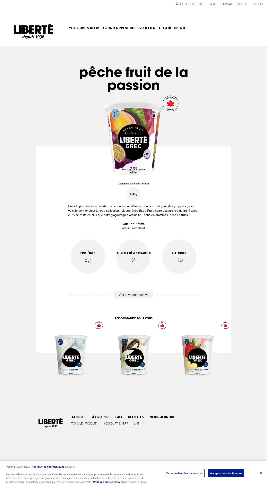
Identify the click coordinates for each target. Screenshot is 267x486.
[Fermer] (260, 473)
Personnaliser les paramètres (184, 473)
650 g (133, 194)
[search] (258, 28)
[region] (133, 473)
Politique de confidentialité (48, 466)
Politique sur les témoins (108, 482)
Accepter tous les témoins (226, 473)
